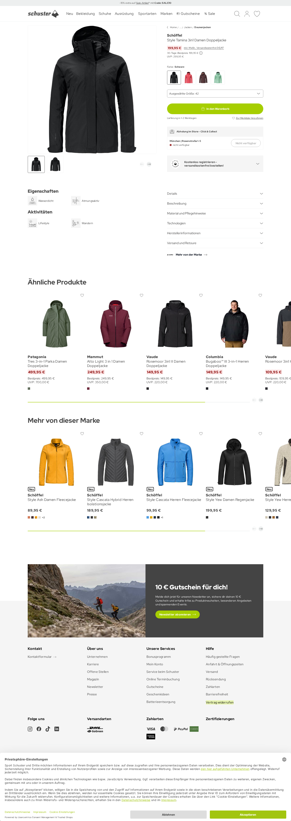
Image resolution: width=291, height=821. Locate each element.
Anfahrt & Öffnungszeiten (225, 664)
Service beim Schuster (162, 672)
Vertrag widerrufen (220, 702)
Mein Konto (154, 664)
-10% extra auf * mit (145, 3)
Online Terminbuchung (163, 679)
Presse (92, 694)
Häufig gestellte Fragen (223, 657)
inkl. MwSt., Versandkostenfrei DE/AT (204, 47)
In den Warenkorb (217, 109)
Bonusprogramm (158, 657)
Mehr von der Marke (189, 254)
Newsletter (95, 687)
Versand (212, 672)
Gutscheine (155, 687)
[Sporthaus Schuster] (43, 14)
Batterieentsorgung (160, 702)
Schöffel (174, 35)
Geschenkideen (157, 694)
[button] (142, 164)
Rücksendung (216, 679)
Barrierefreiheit (217, 694)
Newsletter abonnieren (175, 614)
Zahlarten (213, 687)
